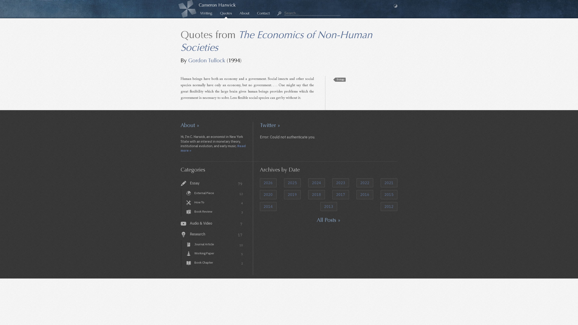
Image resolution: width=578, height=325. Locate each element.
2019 (292, 194)
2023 (340, 183)
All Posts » (328, 220)
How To (218, 202)
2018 (316, 194)
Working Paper (218, 253)
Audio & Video (216, 223)
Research (216, 234)
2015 (389, 194)
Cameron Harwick (217, 5)
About (244, 13)
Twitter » (270, 125)
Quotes (226, 13)
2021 (389, 183)
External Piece (218, 193)
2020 (268, 194)
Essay (216, 183)
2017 (340, 194)
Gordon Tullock (206, 60)
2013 (328, 206)
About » (190, 125)
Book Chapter (218, 263)
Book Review (218, 211)
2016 (364, 194)
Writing (206, 13)
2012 (389, 206)
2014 (268, 206)
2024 (316, 183)
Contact (263, 13)
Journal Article (218, 244)
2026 (268, 183)
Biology (340, 79)
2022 (364, 183)
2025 (292, 183)
